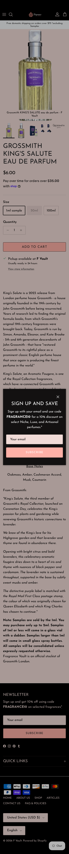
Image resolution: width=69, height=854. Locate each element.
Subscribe (35, 452)
